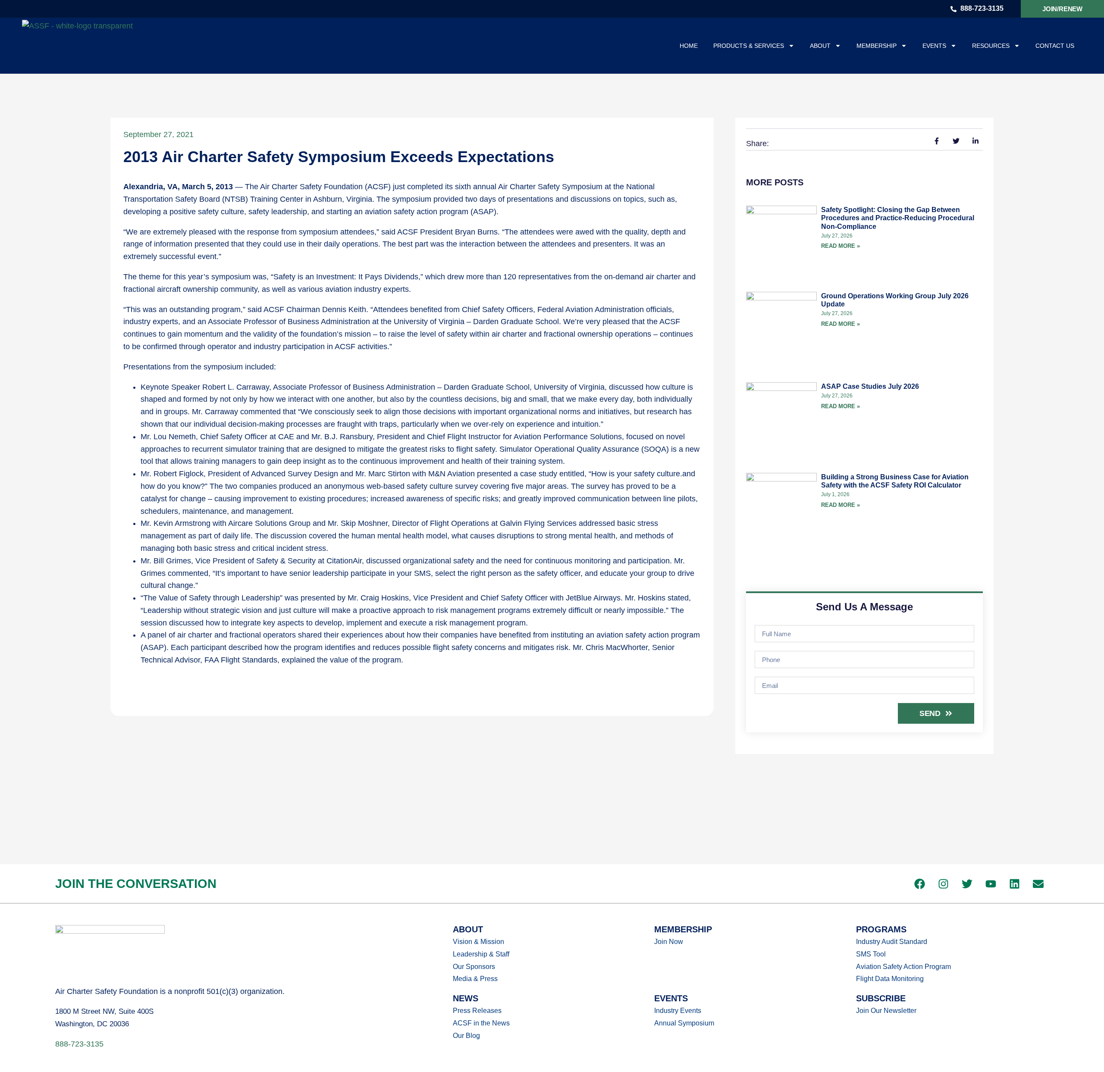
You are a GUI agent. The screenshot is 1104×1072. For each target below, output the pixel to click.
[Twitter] (967, 883)
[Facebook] (919, 883)
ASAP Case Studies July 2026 (870, 386)
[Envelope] (1038, 883)
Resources (991, 45)
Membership (876, 45)
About (820, 45)
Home (689, 45)
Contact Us (1054, 45)
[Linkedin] (1014, 883)
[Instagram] (943, 883)
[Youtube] (990, 883)
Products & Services (748, 45)
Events (934, 45)
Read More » (840, 246)
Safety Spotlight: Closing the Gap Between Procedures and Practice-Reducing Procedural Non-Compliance (897, 218)
